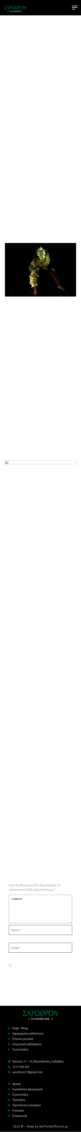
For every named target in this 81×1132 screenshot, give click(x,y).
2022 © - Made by (26, 1126)
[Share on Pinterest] (51, 851)
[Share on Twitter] (36, 851)
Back (40, 836)
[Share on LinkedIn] (44, 851)
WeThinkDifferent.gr (53, 1126)
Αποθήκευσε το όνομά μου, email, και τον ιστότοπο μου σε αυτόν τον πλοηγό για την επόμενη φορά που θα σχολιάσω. (40, 980)
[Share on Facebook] (29, 851)
